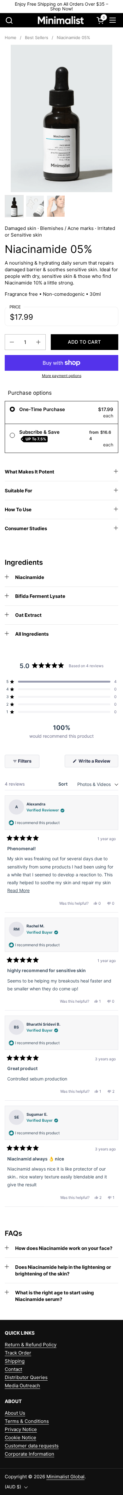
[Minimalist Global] (61, 20)
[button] (9, 20)
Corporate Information (29, 1454)
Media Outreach (22, 1386)
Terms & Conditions (27, 1421)
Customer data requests (32, 1446)
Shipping (15, 1361)
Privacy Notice (21, 1429)
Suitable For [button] (18, 491)
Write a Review (98, 762)
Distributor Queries (26, 1377)
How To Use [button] (18, 510)
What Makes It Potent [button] (29, 472)
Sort (63, 784)
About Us (15, 1413)
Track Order (18, 1353)
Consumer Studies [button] (26, 528)
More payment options (61, 375)
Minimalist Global (65, 1477)
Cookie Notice (20, 1438)
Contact (13, 1369)
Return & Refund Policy (30, 1345)
